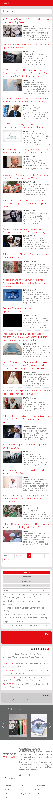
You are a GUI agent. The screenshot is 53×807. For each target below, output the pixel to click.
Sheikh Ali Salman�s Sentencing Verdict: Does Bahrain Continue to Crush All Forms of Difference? (26, 499)
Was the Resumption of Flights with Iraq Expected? (21, 602)
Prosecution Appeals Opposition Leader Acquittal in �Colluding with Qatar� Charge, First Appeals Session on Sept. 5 (25, 337)
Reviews (38, 790)
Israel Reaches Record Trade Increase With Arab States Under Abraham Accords (23, 657)
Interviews (26, 581)
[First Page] (16, 555)
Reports (26, 572)
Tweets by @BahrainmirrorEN (15, 700)
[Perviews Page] (21, 555)
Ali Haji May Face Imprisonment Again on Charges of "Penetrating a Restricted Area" (26, 595)
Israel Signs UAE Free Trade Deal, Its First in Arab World (26, 685)
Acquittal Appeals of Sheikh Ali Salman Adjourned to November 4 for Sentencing (24, 230)
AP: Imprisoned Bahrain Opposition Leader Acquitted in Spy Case (24, 471)
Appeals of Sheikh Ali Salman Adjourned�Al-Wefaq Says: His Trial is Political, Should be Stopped (26, 283)
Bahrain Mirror (5, 3)
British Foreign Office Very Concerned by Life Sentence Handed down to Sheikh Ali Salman (25, 151)
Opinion (38, 793)
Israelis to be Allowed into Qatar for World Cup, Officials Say (25, 672)
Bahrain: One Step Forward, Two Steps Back (23, 590)
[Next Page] (4, 560)
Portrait (8, 797)
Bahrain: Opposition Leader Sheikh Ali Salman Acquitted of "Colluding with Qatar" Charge (26, 525)
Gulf (47, 649)
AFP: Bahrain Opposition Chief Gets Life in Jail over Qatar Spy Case (26, 21)
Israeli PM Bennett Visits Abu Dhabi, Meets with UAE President (26, 665)
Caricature (24, 797)
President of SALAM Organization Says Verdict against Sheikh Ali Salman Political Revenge (26, 100)
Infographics (25, 793)
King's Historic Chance (13, 622)
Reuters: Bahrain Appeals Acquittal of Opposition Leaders (22, 310)
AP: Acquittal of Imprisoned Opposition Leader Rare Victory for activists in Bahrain (26, 392)
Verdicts (26, 586)
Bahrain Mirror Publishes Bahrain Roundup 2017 (18, 721)
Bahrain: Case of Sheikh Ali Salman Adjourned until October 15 (26, 256)
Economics (26, 577)
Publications (16, 709)
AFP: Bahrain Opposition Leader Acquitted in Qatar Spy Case (25, 446)
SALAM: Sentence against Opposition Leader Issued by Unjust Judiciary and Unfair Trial (26, 125)
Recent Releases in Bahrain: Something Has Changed (23, 609)
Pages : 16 (8, 555)
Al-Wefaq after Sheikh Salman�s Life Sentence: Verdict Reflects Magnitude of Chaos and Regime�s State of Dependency (26, 73)
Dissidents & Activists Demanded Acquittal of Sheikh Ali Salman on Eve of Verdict (26, 176)
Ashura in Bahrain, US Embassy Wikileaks (39, 721)
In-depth (38, 782)
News (7, 782)
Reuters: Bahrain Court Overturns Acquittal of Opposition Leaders (26, 46)
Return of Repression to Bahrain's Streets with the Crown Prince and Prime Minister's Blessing (25, 616)
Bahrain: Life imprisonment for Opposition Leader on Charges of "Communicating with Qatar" (24, 204)
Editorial (8, 786)
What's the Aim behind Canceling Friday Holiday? (25, 625)
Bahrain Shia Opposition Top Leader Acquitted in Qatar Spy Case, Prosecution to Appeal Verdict (26, 419)
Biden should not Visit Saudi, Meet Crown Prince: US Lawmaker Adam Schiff (25, 678)
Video (22, 790)
